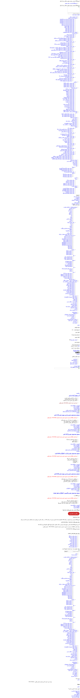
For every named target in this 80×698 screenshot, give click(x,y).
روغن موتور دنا (74, 541)
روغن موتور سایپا (70, 222)
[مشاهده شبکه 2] (76, 352)
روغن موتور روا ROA (67, 61)
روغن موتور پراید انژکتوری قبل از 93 (64, 129)
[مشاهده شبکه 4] (77, 352)
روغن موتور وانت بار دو (67, 63)
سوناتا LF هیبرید (68, 262)
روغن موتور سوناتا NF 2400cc (68, 190)
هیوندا (76, 187)
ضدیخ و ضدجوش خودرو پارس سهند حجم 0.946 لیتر (67, 473)
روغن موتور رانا (71, 64)
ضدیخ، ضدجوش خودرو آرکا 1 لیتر (71, 434)
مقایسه (75, 675)
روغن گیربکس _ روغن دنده (71, 120)
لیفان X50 (70, 247)
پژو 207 (70, 214)
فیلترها (78, 354)
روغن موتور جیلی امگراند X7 (68, 98)
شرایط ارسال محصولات (69, 314)
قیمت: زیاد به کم (73, 363)
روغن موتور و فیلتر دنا (69, 77)
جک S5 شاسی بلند (68, 256)
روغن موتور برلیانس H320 (69, 85)
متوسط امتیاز (74, 360)
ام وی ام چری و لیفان (72, 18)
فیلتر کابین (75, 163)
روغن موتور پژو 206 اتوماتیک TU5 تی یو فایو (63, 38)
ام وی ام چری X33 (68, 236)
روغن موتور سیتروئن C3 (69, 105)
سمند (71, 211)
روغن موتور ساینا (70, 144)
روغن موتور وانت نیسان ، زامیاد (68, 154)
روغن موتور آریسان (70, 34)
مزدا (76, 178)
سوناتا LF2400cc (68, 261)
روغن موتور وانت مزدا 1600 (68, 183)
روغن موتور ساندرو (68, 141)
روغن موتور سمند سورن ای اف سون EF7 (63, 71)
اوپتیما (73, 167)
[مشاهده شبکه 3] (79, 352)
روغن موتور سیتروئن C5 (69, 106)
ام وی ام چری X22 (68, 237)
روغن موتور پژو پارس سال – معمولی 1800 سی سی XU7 (60, 57)
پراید (71, 223)
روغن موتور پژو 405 (70, 46)
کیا (76, 165)
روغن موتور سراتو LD (67, 174)
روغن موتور (74, 122)
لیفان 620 (70, 248)
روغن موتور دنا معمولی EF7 (66, 80)
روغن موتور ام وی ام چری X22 (68, 23)
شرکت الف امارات (70, 292)
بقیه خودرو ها (74, 87)
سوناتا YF (70, 263)
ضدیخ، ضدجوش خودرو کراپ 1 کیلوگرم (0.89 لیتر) (67, 453)
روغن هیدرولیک (74, 125)
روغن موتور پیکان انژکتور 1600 (65, 60)
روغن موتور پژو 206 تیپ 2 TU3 (65, 39)
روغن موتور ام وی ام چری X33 (68, 25)
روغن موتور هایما (71, 73)
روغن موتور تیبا (71, 132)
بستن (78, 324)
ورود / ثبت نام (74, 676)
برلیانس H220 (69, 250)
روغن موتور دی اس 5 (70, 100)
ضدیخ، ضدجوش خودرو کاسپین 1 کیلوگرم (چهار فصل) (66, 493)
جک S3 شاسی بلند (68, 259)
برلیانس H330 (69, 254)
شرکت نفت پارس (70, 287)
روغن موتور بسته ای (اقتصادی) (70, 123)
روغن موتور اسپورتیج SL (69, 171)
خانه (79, 345)
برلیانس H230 (69, 252)
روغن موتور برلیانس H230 (69, 84)
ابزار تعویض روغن (73, 16)
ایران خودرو (74, 33)
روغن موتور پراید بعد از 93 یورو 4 (65, 130)
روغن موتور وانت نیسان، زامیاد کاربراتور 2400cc (62, 158)
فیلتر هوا (75, 164)
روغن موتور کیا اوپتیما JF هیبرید (65, 168)
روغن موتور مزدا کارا (70, 182)
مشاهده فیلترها (76, 350)
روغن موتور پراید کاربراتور (66, 131)
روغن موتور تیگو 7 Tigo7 (69, 27)
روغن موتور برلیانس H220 (69, 83)
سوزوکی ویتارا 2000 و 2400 (68, 110)
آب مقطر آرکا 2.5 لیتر (74, 395)
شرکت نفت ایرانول (70, 283)
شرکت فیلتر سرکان (70, 285)
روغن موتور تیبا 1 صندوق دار (66, 133)
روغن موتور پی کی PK (67, 139)
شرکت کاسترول (71, 288)
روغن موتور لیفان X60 (69, 31)
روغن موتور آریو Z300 (70, 89)
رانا (71, 216)
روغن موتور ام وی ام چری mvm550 (67, 22)
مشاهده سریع (77, 407)
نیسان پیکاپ (69, 233)
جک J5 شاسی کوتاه (68, 257)
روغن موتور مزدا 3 (70, 180)
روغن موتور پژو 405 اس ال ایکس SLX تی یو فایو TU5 (61, 47)
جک (76, 112)
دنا (71, 215)
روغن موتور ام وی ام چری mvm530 (67, 21)
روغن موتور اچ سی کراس (69, 35)
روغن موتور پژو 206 (70, 36)
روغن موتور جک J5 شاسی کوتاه (68, 113)
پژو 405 (70, 209)
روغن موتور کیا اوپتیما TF (67, 170)
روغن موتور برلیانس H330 (69, 86)
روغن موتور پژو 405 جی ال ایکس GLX (64, 48)
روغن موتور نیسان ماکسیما (68, 152)
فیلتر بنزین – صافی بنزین (72, 161)
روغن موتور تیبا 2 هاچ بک (67, 135)
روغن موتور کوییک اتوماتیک (66, 149)
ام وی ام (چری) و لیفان (69, 235)
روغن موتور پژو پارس (70, 51)
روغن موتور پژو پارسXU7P (66, 58)
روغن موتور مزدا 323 (70, 181)
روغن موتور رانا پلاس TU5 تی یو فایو (64, 65)
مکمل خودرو (74, 186)
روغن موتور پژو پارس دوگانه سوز (65, 55)
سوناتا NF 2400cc (68, 265)
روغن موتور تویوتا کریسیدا (69, 97)
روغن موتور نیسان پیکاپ (69, 151)
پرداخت (72, 316)
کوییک (71, 226)
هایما (71, 217)
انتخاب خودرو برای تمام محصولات (70, 32)
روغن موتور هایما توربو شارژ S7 (65, 76)
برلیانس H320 (69, 253)
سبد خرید (72, 318)
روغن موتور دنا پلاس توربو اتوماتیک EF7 (64, 79)
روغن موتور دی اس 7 (70, 102)
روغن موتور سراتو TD (67, 175)
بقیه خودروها (71, 279)
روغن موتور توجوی (70, 96)
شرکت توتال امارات (70, 291)
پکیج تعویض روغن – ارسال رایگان (70, 111)
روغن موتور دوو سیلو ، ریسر (68, 99)
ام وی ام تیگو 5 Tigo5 (67, 241)
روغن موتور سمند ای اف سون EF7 (65, 70)
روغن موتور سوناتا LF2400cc (68, 189)
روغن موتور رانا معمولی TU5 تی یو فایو (64, 66)
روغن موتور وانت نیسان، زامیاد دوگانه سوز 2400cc (61, 157)
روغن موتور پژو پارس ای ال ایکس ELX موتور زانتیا (61, 54)
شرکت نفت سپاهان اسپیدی (68, 289)
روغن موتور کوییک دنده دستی (66, 150)
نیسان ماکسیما (69, 230)
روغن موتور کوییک (70, 148)
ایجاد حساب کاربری (75, 691)
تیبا (71, 224)
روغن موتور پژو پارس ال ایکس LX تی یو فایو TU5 (61, 53)
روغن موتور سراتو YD (67, 176)
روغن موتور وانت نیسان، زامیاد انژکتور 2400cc (62, 156)
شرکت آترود (71, 294)
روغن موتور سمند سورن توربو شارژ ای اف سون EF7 (61, 72)
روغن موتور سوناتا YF (69, 191)
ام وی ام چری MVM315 (67, 239)
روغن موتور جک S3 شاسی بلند (68, 115)
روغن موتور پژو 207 (70, 41)
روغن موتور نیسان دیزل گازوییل (65, 155)
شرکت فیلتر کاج (71, 286)
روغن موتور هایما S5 (68, 74)
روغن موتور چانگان (70, 136)
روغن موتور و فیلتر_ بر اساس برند (70, 124)
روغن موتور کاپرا (71, 107)
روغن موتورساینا (73, 545)
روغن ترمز (75, 118)
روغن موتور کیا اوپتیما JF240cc (66, 169)
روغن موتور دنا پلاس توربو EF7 (65, 78)
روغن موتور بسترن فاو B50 (68, 90)
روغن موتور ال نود (68, 138)
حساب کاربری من (70, 315)
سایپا (76, 126)
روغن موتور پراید (71, 128)
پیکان (71, 220)
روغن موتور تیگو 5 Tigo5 (69, 26)
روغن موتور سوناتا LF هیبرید (68, 188)
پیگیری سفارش (74, 513)
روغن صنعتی (74, 119)
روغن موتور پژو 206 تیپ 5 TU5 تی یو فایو (63, 40)
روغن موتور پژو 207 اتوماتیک (66, 42)
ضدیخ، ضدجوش (73, 160)
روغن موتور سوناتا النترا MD (68, 193)
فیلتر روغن (74, 162)
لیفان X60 (70, 246)
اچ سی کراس (69, 218)
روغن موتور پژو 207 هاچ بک (66, 45)
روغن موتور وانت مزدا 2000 (68, 184)
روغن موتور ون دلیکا (70, 109)
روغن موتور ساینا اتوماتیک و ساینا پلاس (64, 145)
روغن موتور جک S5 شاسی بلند (68, 116)
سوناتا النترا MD (68, 266)
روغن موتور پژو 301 (70, 92)
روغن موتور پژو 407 (70, 93)
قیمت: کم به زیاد (73, 362)
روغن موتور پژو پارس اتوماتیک (66, 52)
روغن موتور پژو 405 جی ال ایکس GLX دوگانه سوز (61, 49)
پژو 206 (70, 212)
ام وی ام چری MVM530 (67, 242)
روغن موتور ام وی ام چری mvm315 (67, 20)
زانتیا (71, 231)
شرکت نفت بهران (70, 282)
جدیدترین (75, 361)
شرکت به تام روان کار (69, 293)
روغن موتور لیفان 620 (70, 28)
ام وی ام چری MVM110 (67, 244)
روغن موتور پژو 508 (70, 94)
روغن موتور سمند (70, 67)
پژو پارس (70, 210)
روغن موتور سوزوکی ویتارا (68, 104)
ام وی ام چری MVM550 (67, 243)
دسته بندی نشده (73, 117)
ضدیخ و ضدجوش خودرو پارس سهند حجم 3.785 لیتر (67, 415)
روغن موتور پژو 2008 (70, 91)
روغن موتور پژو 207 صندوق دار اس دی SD (63, 44)
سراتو (73, 173)
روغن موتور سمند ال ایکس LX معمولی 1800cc (62, 68)
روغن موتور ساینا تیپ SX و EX (65, 146)
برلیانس (75, 81)
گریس (75, 177)
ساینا (71, 227)
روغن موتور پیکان (70, 59)
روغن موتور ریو (71, 103)
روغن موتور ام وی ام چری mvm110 (67, 19)
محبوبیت (75, 359)
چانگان (70, 229)
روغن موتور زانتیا (71, 143)
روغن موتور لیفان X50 (69, 29)
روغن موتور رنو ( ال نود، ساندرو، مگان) (66, 137)
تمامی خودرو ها (74, 339)
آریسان (70, 221)
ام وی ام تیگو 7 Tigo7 (67, 240)
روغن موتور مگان (68, 142)
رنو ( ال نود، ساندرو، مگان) (66, 228)
